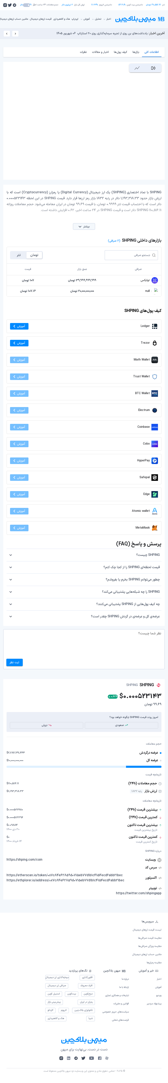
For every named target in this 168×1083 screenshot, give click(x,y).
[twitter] (10, 5)
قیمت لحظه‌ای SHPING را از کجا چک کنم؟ (131, 567)
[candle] (153, 68)
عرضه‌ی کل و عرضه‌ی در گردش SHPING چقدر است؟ (125, 616)
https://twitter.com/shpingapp (138, 893)
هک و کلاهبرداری (61, 19)
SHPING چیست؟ (148, 555)
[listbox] (84, 942)
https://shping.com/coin (24, 859)
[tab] (151, 52)
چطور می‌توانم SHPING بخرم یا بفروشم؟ (133, 579)
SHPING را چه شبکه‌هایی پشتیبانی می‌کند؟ (131, 591)
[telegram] (14, 5)
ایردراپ (75, 19)
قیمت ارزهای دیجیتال (41, 19)
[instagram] (5, 5)
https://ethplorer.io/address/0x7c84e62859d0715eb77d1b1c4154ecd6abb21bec (65, 880)
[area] (137, 68)
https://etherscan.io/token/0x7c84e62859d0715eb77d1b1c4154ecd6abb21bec (65, 875)
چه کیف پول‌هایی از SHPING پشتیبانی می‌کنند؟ (128, 604)
